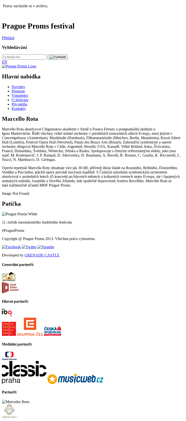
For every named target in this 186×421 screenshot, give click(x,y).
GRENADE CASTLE (42, 255)
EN (4, 62)
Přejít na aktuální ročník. (20, 14)
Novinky (18, 87)
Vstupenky (20, 95)
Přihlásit (8, 38)
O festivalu (20, 100)
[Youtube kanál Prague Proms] (46, 247)
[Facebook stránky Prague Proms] (11, 247)
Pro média (19, 104)
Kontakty (19, 108)
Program (18, 91)
